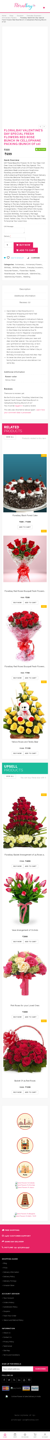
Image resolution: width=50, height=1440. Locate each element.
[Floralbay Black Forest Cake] (25, 483)
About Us (6, 1333)
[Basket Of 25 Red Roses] (25, 1049)
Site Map (6, 1350)
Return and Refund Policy (13, 1320)
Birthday (7, 267)
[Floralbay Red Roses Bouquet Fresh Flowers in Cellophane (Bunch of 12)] (25, 634)
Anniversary (19, 264)
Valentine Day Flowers (13, 277)
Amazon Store (8, 1285)
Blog (5, 1263)
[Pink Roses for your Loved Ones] (25, 973)
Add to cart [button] (31, 602)
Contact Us (7, 1337)
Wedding (26, 277)
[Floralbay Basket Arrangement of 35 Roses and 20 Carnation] (25, 822)
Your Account (8, 1298)
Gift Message (8, 226)
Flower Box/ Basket (27, 271)
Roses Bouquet (22, 274)
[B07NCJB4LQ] (24, 92)
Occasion (20, 16)
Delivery (7, 236)
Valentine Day (35, 274)
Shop (11, 16)
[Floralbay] (25, 6)
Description (25, 289)
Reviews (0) (25, 302)
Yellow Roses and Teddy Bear (25, 742)
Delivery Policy (9, 1277)
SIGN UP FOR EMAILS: (11, 1364)
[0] (45, 8)
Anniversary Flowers (9, 18)
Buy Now (24, 245)
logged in (19, 406)
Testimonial (7, 1346)
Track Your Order (9, 1316)
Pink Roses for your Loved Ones (25, 1005)
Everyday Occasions (34, 16)
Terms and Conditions (11, 1355)
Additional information (25, 296)
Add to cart (27, 250)
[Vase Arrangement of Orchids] (25, 898)
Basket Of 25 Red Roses (25, 1081)
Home (4, 16)
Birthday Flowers (19, 267)
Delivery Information (11, 1272)
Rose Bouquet (9, 274)
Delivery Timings (9, 1281)
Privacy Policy (8, 1342)
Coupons (6, 1311)
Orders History (8, 1302)
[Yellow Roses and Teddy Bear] (25, 710)
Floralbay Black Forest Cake (25, 515)
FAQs (5, 1268)
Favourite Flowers (11, 271)
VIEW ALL (10, 437)
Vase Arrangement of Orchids (25, 930)
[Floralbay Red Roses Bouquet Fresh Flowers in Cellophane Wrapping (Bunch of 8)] (25, 559)
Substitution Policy (10, 1307)
